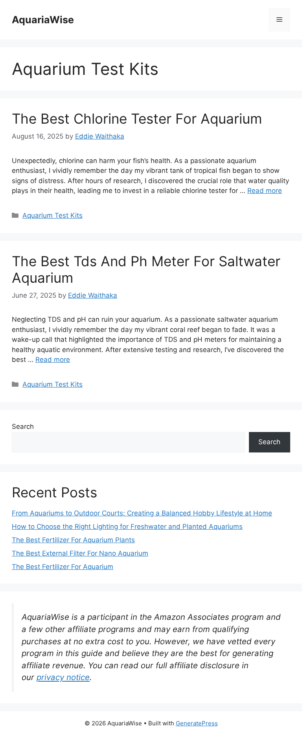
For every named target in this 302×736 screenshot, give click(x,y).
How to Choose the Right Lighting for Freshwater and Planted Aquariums (127, 526)
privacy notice (63, 677)
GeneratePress (197, 723)
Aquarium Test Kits (52, 215)
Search (23, 426)
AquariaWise (43, 20)
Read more (264, 191)
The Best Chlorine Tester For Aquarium (137, 118)
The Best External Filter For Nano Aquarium (80, 553)
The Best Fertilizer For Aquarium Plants (73, 540)
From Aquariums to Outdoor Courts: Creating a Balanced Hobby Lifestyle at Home (142, 513)
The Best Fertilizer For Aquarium (62, 567)
